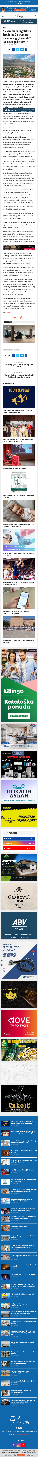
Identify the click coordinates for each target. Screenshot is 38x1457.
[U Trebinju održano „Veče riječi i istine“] (5, 1172)
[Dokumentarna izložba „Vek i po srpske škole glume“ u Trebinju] (5, 1182)
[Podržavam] (15, 318)
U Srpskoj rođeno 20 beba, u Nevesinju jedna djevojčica (23, 1322)
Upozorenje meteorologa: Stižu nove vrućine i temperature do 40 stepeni (24, 1362)
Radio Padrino (13, 1)
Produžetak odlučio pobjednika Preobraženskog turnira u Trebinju (21, 1372)
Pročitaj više (29, 1455)
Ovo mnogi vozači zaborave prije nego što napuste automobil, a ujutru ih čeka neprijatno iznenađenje (23, 1402)
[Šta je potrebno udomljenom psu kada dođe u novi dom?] (5, 1354)
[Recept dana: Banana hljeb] (5, 1228)
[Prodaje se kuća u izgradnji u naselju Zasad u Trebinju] (5, 1306)
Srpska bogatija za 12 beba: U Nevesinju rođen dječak (19, 366)
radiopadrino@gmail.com (21, 1435)
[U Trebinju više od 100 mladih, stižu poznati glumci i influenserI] (5, 1257)
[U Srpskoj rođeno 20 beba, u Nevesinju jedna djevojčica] (5, 1323)
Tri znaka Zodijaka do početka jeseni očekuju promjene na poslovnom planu (24, 1141)
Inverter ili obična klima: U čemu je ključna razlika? (23, 1343)
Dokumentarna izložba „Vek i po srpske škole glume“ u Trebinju (18, 496)
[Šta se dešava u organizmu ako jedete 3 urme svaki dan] (5, 1153)
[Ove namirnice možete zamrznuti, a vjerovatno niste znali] (5, 1393)
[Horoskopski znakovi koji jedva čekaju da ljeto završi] (5, 1383)
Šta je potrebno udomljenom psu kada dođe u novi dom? (24, 1352)
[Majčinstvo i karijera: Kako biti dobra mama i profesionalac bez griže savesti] (5, 1286)
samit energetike (8, 349)
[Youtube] (23, 1445)
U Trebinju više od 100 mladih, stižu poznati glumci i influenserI (18, 641)
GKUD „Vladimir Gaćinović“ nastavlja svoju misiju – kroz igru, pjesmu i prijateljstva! (18, 440)
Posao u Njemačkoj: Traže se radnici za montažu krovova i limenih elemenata (17, 411)
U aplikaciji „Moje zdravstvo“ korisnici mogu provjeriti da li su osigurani (16, 612)
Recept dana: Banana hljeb (19, 1226)
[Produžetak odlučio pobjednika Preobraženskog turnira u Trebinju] (5, 1373)
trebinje (17, 349)
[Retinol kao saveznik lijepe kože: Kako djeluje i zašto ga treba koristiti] (5, 1162)
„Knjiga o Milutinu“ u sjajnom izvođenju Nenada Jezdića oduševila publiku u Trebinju (19, 376)
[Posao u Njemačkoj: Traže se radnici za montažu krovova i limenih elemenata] (5, 1123)
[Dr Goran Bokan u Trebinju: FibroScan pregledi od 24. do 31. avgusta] (5, 1201)
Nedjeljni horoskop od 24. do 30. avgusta (23, 1274)
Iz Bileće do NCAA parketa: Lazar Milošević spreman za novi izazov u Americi (18, 583)
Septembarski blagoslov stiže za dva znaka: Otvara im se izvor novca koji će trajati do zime (23, 1332)
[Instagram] (19, 1445)
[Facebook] (14, 1445)
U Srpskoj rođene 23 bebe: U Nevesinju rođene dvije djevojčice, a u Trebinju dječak (18, 525)
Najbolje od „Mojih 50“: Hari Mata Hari (22, 1294)
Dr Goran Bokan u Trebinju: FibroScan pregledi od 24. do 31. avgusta (19, 554)
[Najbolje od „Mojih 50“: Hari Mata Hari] (5, 1296)
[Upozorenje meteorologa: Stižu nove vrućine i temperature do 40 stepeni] (5, 1364)
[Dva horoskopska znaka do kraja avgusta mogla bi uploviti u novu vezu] (5, 1219)
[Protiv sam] (20, 318)
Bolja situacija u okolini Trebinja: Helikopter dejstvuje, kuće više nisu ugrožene (23, 1312)
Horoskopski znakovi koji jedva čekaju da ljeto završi (22, 1382)
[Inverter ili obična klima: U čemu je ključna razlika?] (5, 1344)
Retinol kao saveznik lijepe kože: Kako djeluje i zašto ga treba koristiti (24, 1161)
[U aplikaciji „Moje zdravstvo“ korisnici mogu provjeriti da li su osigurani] (5, 1248)
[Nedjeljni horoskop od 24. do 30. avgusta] (5, 1277)
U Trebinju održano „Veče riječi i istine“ (14, 468)
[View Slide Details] (19, 21)
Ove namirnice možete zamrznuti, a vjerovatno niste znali (21, 1391)
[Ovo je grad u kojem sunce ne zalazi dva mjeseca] (5, 1238)
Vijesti (4, 27)
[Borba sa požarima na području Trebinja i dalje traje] (5, 1267)
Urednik (6, 45)
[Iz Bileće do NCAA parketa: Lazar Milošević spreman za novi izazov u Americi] (5, 1211)
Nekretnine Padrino (25, 1)
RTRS (8, 313)
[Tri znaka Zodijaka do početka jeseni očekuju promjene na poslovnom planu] (5, 1143)
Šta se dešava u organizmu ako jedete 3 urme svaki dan (24, 1151)
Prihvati (21, 1455)
